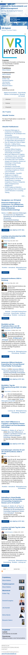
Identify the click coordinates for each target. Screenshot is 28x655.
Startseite (4, 30)
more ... (24, 196)
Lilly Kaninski (6, 82)
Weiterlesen (6, 230)
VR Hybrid (5, 340)
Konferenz (23, 313)
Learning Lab (22, 315)
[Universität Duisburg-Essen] (19, 20)
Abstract (8, 99)
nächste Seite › (17, 569)
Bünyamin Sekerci (7, 85)
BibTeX (15, 230)
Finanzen (8, 107)
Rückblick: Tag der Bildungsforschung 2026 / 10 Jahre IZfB (13, 387)
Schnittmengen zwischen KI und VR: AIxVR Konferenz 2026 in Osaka (12, 451)
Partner (7, 103)
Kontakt (4, 649)
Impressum (5, 645)
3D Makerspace (17, 338)
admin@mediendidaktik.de (9, 653)
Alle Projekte (6, 112)
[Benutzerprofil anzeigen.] (2, 241)
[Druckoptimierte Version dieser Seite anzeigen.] (25, 34)
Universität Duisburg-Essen (18, 311)
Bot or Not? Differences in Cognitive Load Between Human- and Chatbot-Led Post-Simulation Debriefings (15, 156)
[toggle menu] (26, 1)
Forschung (9, 30)
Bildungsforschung (21, 267)
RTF (19, 230)
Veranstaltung (22, 269)
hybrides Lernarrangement (11, 94)
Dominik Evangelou (7, 80)
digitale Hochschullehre (10, 92)
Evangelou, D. (5, 430)
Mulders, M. (13, 430)
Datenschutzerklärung (10, 647)
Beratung (22, 94)
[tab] (14, 99)
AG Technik (21, 96)
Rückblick (4, 267)
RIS (23, 230)
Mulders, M (5, 213)
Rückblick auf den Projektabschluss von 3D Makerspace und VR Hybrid (11, 326)
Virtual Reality (22, 92)
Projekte (14, 30)
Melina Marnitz (6, 84)
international (11, 267)
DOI (11, 230)
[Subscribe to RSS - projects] (2, 571)
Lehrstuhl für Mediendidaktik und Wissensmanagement (14, 9)
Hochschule (7, 313)
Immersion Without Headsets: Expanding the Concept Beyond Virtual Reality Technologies (13, 151)
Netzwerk (7, 311)
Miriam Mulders (6, 70)
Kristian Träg (5, 78)
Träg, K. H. (21, 430)
